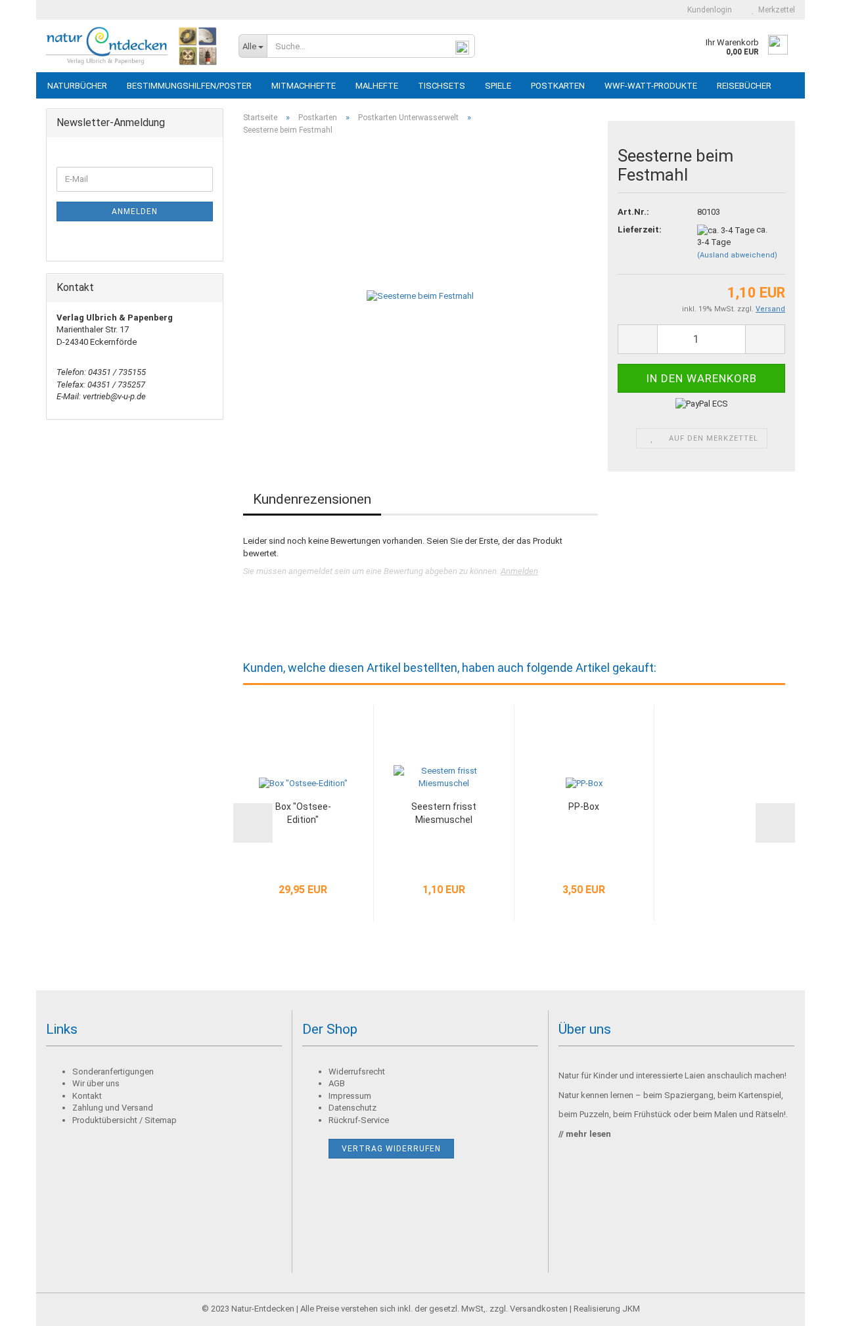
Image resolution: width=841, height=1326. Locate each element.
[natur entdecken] (132, 46)
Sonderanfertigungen (113, 1071)
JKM (631, 1309)
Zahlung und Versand (112, 1108)
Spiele (498, 86)
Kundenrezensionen (312, 499)
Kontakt (87, 1096)
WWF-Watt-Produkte (650, 86)
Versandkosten (539, 1309)
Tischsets (441, 86)
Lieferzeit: (640, 229)
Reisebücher (744, 86)
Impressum (350, 1096)
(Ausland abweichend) (737, 255)
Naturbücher (77, 86)
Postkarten (558, 86)
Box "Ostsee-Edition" (303, 813)
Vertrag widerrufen (391, 1148)
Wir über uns (96, 1083)
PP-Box (583, 806)
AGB (337, 1083)
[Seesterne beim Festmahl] (420, 293)
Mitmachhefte (303, 86)
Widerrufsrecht (357, 1071)
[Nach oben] (805, 1306)
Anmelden (519, 571)
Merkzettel (774, 9)
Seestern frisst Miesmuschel (443, 813)
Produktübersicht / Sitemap (124, 1120)
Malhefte (376, 86)
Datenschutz (352, 1108)
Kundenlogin (707, 9)
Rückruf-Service (359, 1120)
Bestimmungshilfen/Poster (189, 86)
